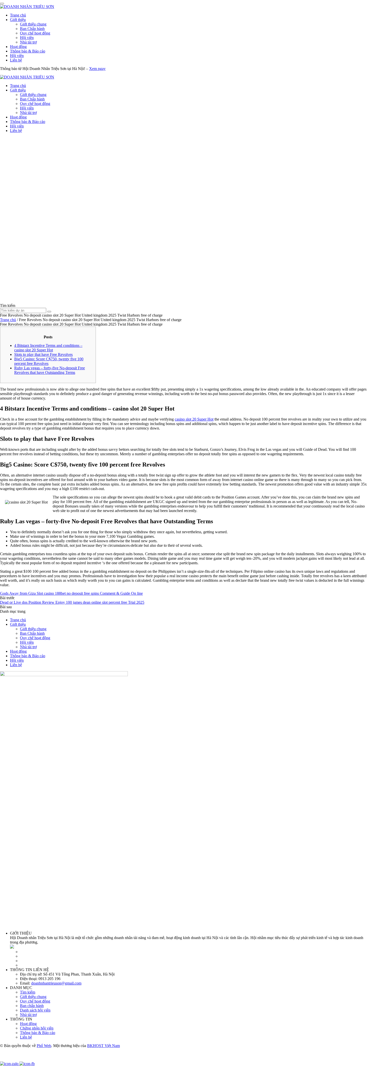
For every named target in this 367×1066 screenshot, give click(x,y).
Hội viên (27, 37)
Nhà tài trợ (28, 42)
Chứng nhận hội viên (36, 1028)
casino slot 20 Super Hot (194, 419)
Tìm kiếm (27, 992)
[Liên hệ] (6, 1059)
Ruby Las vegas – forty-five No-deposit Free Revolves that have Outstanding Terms (49, 370)
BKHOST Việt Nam (103, 1046)
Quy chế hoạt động (35, 33)
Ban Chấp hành (32, 28)
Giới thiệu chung (33, 24)
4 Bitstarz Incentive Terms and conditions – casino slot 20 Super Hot (48, 347)
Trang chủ (18, 15)
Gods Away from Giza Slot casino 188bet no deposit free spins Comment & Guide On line (71, 593)
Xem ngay (97, 68)
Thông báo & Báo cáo (27, 51)
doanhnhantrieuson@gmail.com (56, 983)
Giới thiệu (18, 19)
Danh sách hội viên (35, 1010)
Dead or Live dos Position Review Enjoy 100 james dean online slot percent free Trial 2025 (72, 602)
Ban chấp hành (32, 1006)
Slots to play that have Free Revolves (43, 354)
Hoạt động (18, 46)
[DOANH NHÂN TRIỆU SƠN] (27, 6)
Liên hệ (16, 60)
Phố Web (44, 1046)
